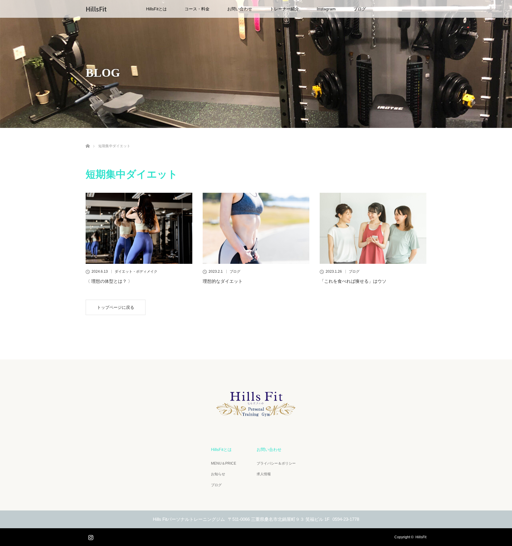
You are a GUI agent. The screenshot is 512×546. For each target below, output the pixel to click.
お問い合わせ (239, 9)
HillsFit (96, 8)
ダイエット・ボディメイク (136, 271)
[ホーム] (87, 139)
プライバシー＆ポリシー (276, 463)
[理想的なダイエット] (256, 228)
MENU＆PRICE (223, 463)
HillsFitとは (156, 9)
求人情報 (264, 474)
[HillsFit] (256, 419)
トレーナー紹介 (284, 9)
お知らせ (218, 474)
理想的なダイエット (223, 281)
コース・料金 (197, 9)
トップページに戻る (115, 307)
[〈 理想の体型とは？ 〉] (139, 228)
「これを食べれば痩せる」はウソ (353, 281)
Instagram (326, 9)
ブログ (359, 9)
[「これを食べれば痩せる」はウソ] (373, 228)
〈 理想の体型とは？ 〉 (109, 281)
